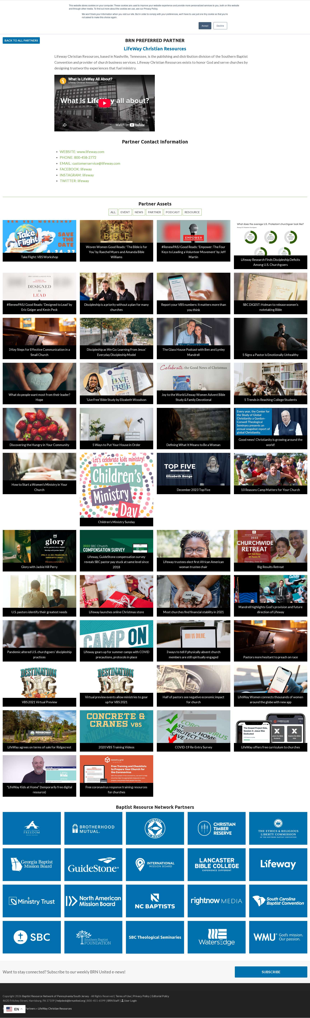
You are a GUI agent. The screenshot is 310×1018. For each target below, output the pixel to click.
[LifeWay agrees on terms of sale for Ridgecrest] (39, 730)
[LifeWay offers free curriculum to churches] (270, 730)
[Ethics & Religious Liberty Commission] (278, 828)
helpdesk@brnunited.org (71, 1000)
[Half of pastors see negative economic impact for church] (193, 685)
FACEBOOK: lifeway (76, 169)
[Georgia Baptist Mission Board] (32, 864)
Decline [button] (220, 25)
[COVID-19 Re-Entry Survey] (193, 730)
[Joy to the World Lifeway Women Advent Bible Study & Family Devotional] (193, 383)
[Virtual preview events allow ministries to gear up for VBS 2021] (116, 685)
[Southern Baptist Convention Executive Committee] (32, 937)
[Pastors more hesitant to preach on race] (270, 640)
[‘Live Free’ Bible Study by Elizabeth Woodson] (116, 383)
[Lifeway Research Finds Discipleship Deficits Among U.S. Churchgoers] (270, 244)
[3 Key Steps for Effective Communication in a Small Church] (39, 338)
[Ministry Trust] (32, 900)
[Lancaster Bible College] (217, 864)
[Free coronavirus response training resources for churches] (116, 775)
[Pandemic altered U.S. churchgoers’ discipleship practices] (39, 640)
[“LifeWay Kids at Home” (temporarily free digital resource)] (39, 775)
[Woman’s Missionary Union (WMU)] (278, 937)
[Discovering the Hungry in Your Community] (39, 428)
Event (125, 212)
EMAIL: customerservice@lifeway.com (90, 163)
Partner (154, 212)
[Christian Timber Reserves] (217, 828)
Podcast (173, 212)
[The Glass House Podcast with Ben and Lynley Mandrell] (193, 338)
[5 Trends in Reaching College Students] (270, 383)
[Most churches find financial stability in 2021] (193, 595)
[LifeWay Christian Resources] (278, 864)
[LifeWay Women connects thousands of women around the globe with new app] (270, 685)
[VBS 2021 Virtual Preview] (39, 685)
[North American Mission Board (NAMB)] (93, 900)
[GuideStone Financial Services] (93, 864)
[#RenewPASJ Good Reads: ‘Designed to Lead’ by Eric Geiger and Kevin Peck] (39, 293)
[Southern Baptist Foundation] (93, 937)
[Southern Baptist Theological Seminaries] (155, 937)
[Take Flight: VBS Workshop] (39, 240)
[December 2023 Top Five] (193, 473)
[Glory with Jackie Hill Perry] (39, 550)
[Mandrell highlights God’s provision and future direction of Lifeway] (270, 595)
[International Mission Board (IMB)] (155, 864)
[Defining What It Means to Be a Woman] (193, 428)
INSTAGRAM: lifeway (77, 175)
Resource (192, 212)
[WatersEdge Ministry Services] (217, 937)
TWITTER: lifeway (74, 181)
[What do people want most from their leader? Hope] (39, 383)
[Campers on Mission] (155, 828)
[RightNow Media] (217, 900)
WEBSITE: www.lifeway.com (82, 152)
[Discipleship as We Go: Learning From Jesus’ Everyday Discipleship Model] (116, 338)
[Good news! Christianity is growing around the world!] (270, 428)
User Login (130, 1000)
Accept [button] (205, 25)
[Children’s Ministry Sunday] (116, 489)
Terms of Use (123, 996)
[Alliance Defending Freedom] (32, 828)
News (139, 212)
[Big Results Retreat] (270, 550)
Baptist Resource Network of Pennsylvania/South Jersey (55, 996)
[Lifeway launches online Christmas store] (116, 595)
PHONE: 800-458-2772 (78, 157)
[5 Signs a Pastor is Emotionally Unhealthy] (270, 338)
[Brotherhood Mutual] (93, 828)
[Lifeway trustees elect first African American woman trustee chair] (193, 550)
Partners (30, 1008)
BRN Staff (113, 1000)
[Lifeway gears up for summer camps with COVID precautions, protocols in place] (116, 640)
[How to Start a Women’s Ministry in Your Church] (39, 473)
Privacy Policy (141, 996)
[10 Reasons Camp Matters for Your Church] (270, 473)
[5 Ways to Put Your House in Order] (116, 428)
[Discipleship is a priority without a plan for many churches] (116, 293)
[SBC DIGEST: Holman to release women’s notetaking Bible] (270, 293)
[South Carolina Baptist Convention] (278, 900)
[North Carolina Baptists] (155, 900)
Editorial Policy (160, 996)
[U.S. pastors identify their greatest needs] (39, 595)
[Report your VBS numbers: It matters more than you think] (193, 293)
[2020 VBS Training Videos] (116, 730)
